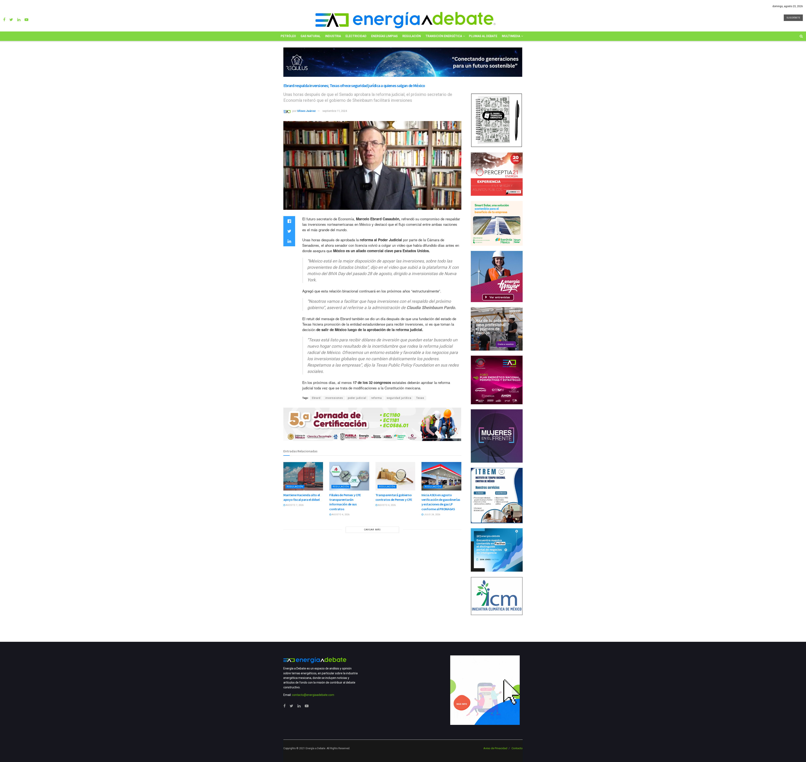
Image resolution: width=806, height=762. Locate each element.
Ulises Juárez (306, 110)
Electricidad (355, 36)
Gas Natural (311, 36)
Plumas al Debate (483, 36)
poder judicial (357, 398)
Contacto (517, 748)
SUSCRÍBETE (793, 17)
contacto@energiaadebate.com (313, 695)
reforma (376, 398)
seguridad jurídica (399, 398)
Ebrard (316, 398)
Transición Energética (443, 36)
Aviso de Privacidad (495, 748)
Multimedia (511, 36)
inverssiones (334, 398)
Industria (333, 36)
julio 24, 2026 (431, 514)
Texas (420, 398)
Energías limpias (384, 36)
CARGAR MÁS (372, 529)
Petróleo (288, 36)
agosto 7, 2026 (294, 505)
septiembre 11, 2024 (334, 110)
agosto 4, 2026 (340, 514)
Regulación (411, 36)
